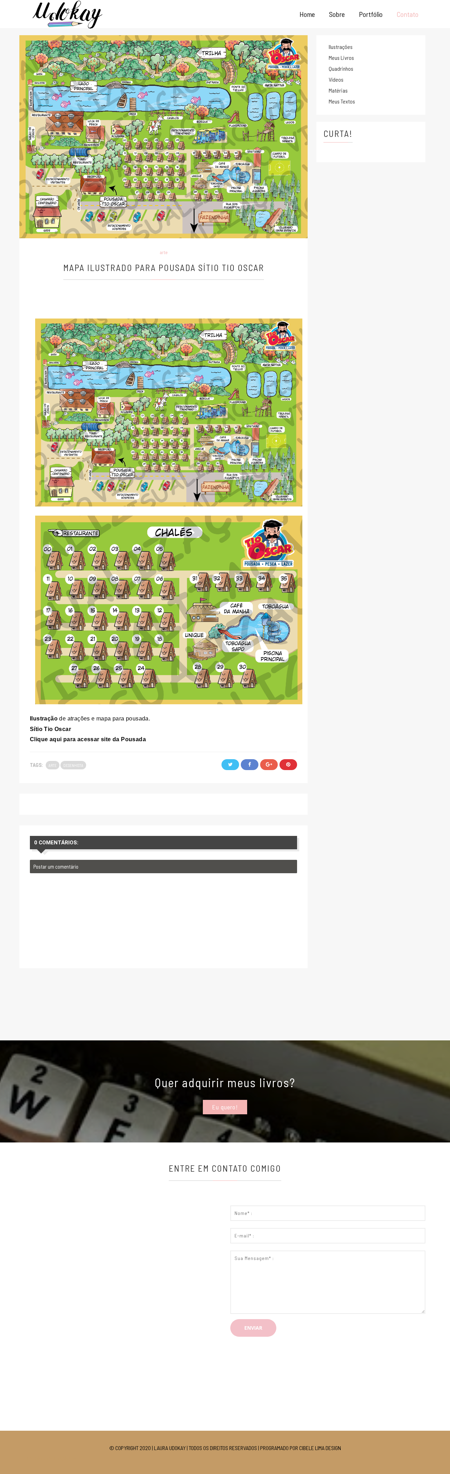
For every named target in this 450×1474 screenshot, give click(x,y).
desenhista (73, 765)
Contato (407, 14)
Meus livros (341, 57)
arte (164, 252)
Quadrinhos (341, 68)
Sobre (337, 14)
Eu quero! (225, 1107)
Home (307, 14)
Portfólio (370, 14)
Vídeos (336, 79)
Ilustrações (341, 46)
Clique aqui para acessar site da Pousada (88, 739)
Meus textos (342, 101)
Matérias (338, 90)
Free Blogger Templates (50, 1458)
